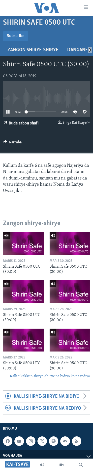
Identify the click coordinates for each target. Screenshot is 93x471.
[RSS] (76, 441)
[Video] (61, 465)
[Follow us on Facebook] (7, 441)
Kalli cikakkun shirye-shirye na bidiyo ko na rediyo (50, 376)
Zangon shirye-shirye (32, 50)
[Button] (12, 143)
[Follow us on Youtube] (19, 441)
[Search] (80, 465)
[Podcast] (53, 441)
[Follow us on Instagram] (30, 441)
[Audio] (41, 465)
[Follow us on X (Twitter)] (42, 441)
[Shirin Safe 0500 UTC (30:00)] (23, 243)
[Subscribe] (65, 441)
